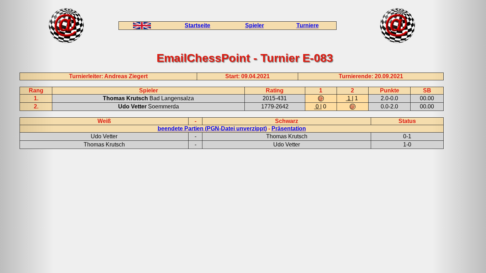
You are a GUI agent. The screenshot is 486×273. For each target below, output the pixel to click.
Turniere (307, 25)
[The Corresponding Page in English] (142, 27)
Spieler (254, 25)
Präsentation (288, 128)
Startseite (197, 25)
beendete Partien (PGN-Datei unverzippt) (212, 128)
